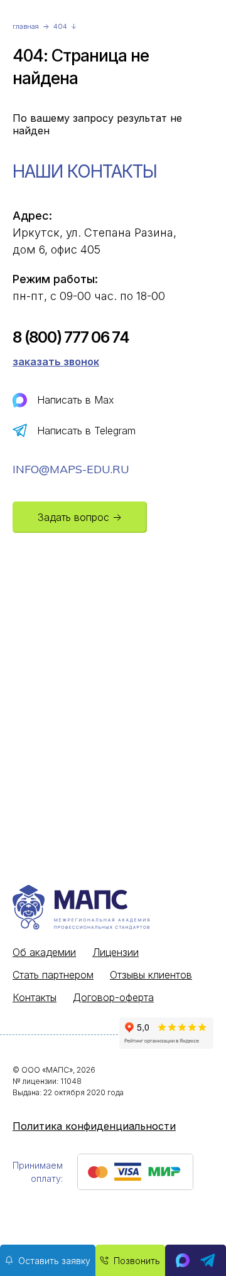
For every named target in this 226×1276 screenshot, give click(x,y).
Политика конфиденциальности (94, 1126)
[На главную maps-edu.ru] (108, 908)
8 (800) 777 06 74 (71, 337)
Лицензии (115, 952)
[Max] (183, 1260)
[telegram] (207, 1260)
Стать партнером (53, 974)
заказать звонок (56, 361)
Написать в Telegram (86, 430)
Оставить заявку (54, 1260)
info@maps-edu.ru (71, 469)
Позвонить (137, 1260)
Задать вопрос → (80, 517)
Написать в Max (75, 400)
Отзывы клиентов (151, 974)
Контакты (34, 997)
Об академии (44, 952)
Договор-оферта (113, 997)
